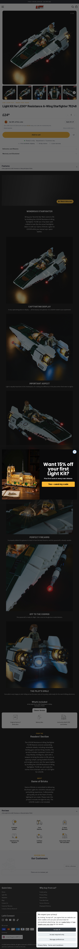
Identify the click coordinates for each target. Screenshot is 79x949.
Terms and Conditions (55, 945)
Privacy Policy (42, 945)
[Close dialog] (74, 452)
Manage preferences (57, 939)
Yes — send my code (58, 484)
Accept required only (57, 934)
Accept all (57, 930)
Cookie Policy (65, 922)
